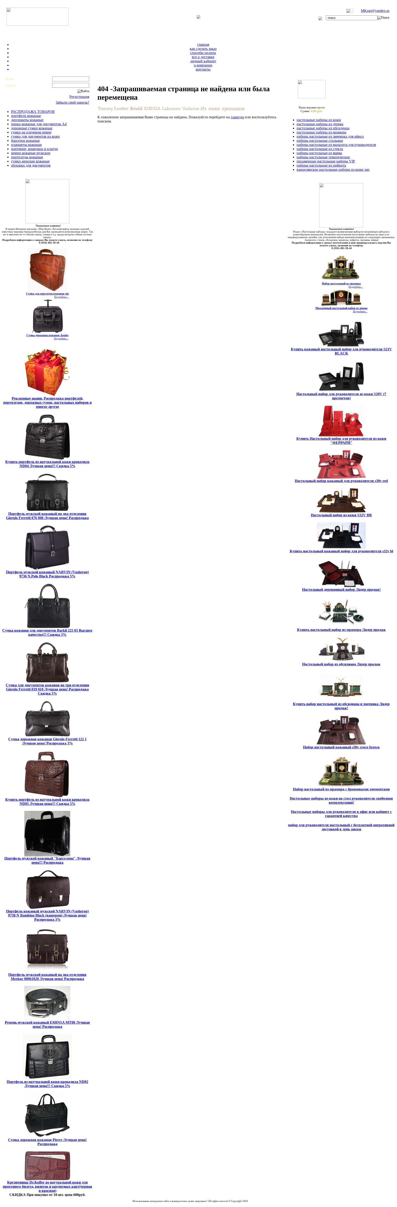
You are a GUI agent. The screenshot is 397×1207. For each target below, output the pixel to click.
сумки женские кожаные (30, 161)
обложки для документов (31, 165)
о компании (203, 65)
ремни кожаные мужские (30, 153)
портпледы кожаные (27, 157)
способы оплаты (203, 53)
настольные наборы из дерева (320, 124)
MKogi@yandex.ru (375, 11)
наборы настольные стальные (320, 140)
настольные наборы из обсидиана (323, 128)
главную (237, 117)
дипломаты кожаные (27, 120)
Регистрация (79, 97)
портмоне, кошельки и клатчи (34, 149)
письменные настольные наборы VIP (326, 161)
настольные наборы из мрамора (321, 132)
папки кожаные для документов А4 (39, 124)
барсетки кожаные (25, 140)
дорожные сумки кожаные (31, 128)
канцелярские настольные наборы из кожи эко (333, 169)
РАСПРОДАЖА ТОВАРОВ (33, 112)
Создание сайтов (178, 1203)
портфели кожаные (26, 116)
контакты (203, 69)
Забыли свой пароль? (72, 102)
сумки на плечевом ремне (31, 132)
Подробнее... (61, 296)
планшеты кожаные (26, 145)
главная (203, 44)
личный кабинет (203, 61)
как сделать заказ (203, 49)
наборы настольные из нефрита (321, 165)
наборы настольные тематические (323, 157)
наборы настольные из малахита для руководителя (336, 145)
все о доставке (203, 57)
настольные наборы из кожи (319, 120)
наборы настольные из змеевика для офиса (330, 136)
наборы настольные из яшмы (319, 153)
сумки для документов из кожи (35, 136)
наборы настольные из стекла (320, 149)
